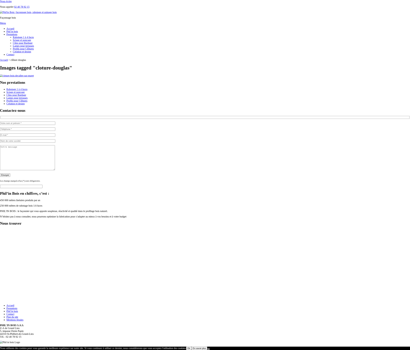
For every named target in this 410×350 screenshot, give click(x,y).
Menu (3, 23)
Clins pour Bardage (23, 43)
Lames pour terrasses (23, 46)
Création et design (22, 51)
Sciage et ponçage (22, 40)
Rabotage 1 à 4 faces (23, 37)
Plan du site (12, 317)
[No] (208, 349)
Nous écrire (6, 1)
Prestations (11, 34)
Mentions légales (14, 319)
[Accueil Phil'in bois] (28, 12)
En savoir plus (199, 348)
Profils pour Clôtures (23, 48)
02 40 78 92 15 (21, 6)
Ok (188, 348)
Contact (10, 54)
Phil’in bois (12, 31)
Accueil (10, 28)
